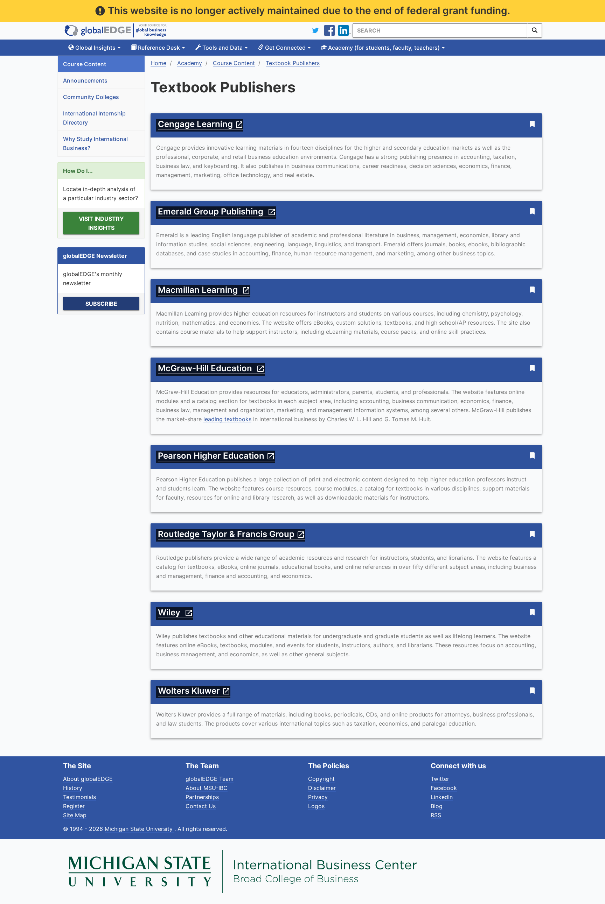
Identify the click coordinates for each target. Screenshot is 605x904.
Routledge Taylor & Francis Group (231, 534)
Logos (316, 806)
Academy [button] (383, 47)
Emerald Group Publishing (217, 211)
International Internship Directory (94, 118)
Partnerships (202, 796)
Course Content (84, 64)
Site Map (74, 815)
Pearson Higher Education (216, 456)
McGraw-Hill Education (211, 368)
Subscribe (101, 303)
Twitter (440, 778)
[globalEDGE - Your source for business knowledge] (115, 30)
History (72, 787)
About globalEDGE (88, 778)
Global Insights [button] (95, 47)
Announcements (85, 80)
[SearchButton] (534, 30)
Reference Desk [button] (159, 47)
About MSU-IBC (207, 787)
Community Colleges (91, 96)
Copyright (321, 778)
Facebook (444, 787)
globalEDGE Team (210, 778)
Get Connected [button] (285, 47)
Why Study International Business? (95, 143)
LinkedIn (442, 796)
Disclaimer (322, 787)
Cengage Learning (200, 124)
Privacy (318, 796)
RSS (436, 815)
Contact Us (201, 806)
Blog (437, 806)
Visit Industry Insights (101, 223)
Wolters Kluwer (194, 691)
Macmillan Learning (204, 290)
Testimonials (79, 796)
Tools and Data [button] (222, 47)
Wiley (175, 612)
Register (74, 806)
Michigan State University (139, 828)
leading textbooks (227, 419)
